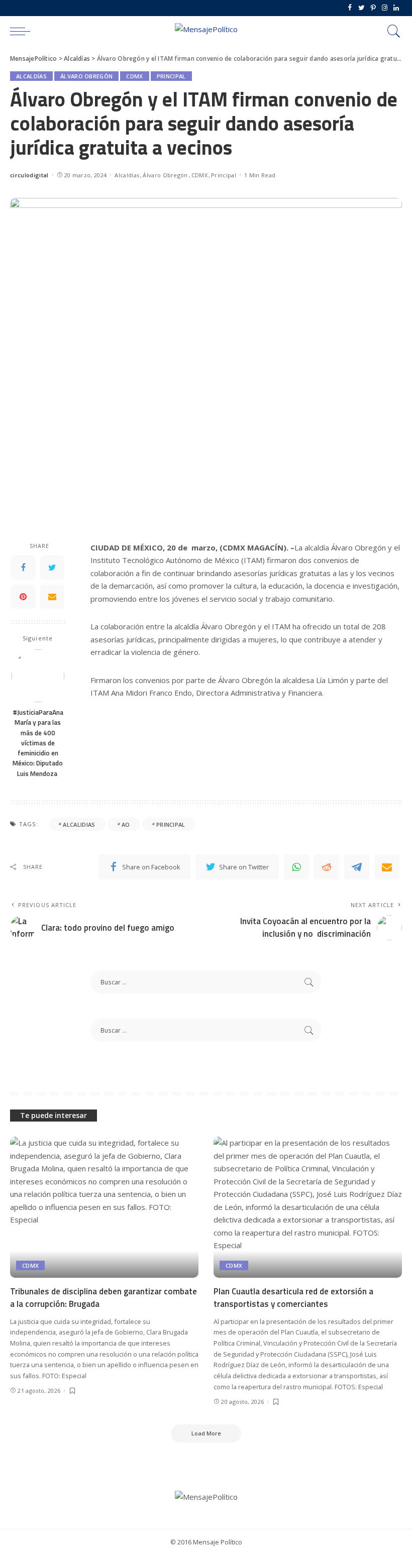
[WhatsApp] (296, 866)
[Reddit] (326, 866)
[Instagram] (384, 8)
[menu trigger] (22, 31)
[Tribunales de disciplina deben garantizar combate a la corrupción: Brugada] (104, 1207)
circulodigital (29, 175)
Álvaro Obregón (86, 76)
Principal (171, 76)
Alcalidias (79, 824)
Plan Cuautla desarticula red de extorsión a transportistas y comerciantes (293, 1297)
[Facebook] (350, 8)
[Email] (52, 597)
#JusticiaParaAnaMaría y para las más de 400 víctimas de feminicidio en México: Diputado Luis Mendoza (38, 743)
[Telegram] (356, 866)
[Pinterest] (373, 8)
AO (126, 824)
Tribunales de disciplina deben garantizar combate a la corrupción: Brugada (103, 1297)
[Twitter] (361, 8)
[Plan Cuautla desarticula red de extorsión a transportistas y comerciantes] (308, 1207)
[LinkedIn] (396, 8)
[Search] (391, 31)
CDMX (134, 76)
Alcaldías (31, 76)
